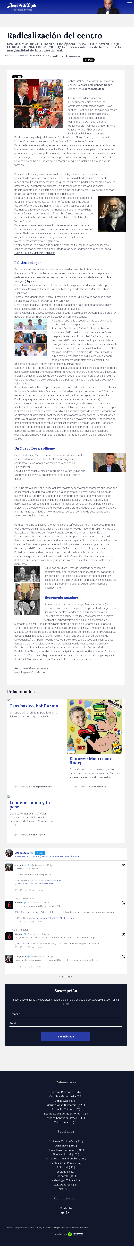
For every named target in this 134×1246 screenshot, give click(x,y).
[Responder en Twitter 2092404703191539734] (16, 947)
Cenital (19, 902)
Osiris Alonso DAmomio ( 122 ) (66, 1104)
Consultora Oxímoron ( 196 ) (66, 1150)
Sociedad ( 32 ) (66, 1171)
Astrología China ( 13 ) (66, 1180)
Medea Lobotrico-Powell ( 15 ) (66, 1117)
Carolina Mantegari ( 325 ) (65, 1096)
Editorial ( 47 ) (66, 1167)
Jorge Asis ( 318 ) (65, 1100)
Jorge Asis (20, 865)
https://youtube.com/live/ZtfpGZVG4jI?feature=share (50, 918)
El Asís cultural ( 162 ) (65, 1154)
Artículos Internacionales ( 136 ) (66, 1158)
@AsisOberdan (22, 912)
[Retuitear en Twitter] (13, 898)
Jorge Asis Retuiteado (25, 899)
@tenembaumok (22, 883)
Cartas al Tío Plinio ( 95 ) (65, 1163)
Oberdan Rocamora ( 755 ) (65, 1092)
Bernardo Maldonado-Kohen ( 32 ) (66, 1113)
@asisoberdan (37, 865)
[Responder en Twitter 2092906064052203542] (16, 890)
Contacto (66, 1208)
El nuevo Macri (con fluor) (90, 760)
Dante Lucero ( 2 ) (65, 1122)
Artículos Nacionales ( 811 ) (66, 1141)
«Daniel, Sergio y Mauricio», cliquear (34, 252)
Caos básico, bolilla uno (33, 706)
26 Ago (45, 903)
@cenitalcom (47, 883)
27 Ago (50, 865)
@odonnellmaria (52, 880)
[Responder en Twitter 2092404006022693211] (16, 922)
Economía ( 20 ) (66, 1175)
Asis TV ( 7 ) (66, 1188)
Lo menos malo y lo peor (29, 805)
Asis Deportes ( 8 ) (65, 1184)
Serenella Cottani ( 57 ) (65, 1109)
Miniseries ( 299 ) (66, 1145)
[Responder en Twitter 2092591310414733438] (16, 967)
